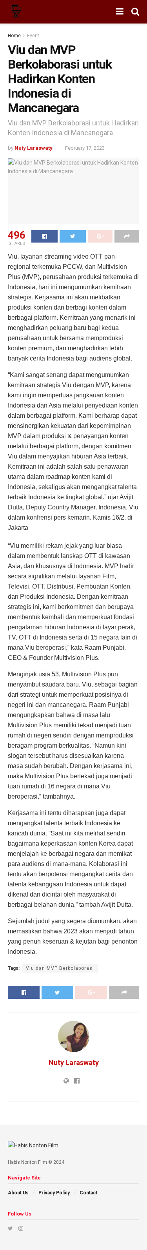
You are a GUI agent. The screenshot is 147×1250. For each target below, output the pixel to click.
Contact (88, 1193)
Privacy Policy (54, 1193)
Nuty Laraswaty (34, 148)
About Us (18, 1193)
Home (14, 35)
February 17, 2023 (85, 148)
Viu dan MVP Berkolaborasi (60, 968)
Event (33, 35)
